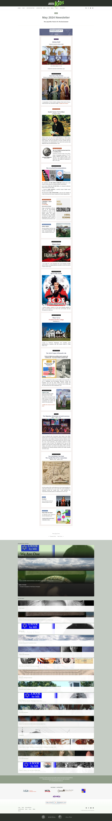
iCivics (48, 8)
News (44, 8)
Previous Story (53, 536)
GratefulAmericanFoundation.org (57, 780)
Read (23, 8)
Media (52, 8)
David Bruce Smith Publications (88, 810)
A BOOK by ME (39, 8)
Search (63, 8)
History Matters (30, 8)
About (56, 8)
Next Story (60, 536)
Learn (19, 8)
